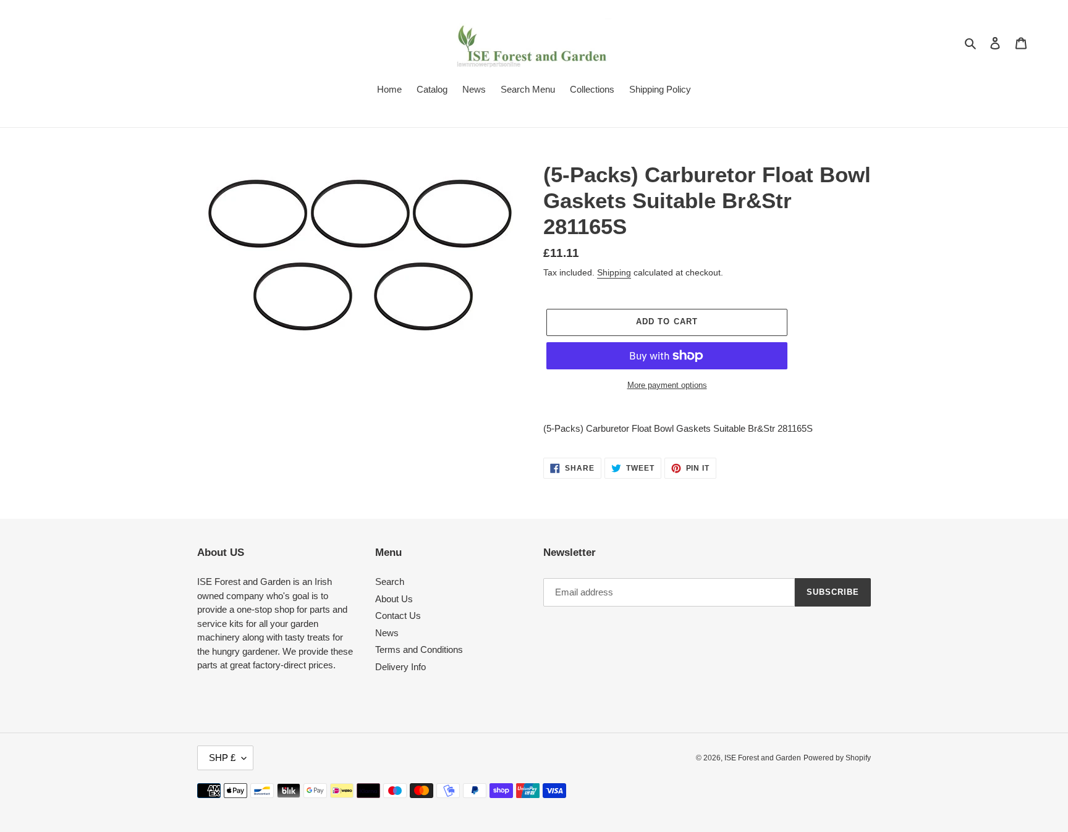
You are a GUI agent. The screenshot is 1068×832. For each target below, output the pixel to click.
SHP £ (222, 757)
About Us (394, 599)
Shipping (614, 272)
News (387, 633)
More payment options (667, 385)
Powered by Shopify (837, 758)
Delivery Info (400, 667)
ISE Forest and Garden (762, 758)
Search (389, 581)
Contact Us (398, 615)
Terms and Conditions (419, 649)
